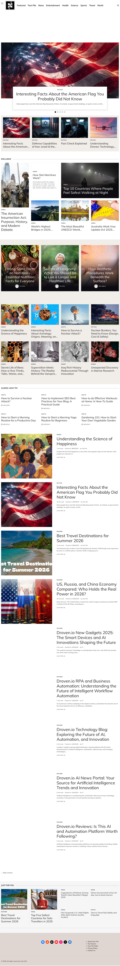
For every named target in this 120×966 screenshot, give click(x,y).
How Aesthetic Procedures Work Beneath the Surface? (100, 275)
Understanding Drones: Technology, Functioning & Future (102, 146)
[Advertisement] (60, 25)
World (100, 5)
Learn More (61, 457)
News (41, 5)
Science (74, 5)
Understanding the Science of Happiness (14, 332)
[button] (55, 112)
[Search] (118, 5)
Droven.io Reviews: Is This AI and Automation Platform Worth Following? (87, 831)
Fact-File (32, 5)
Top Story (60, 628)
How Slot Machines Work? (44, 176)
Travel (92, 5)
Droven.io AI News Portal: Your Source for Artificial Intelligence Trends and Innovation (86, 782)
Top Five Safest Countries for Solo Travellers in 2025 (42, 918)
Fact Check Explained (74, 143)
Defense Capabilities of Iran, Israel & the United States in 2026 (45, 146)
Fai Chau (22, 286)
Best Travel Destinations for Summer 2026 (83, 538)
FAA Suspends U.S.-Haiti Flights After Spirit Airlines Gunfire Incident (75, 915)
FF (82, 647)
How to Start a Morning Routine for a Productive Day (18, 419)
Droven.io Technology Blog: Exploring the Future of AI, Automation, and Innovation (83, 734)
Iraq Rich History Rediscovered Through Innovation (74, 370)
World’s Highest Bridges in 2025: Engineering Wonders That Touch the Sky (44, 231)
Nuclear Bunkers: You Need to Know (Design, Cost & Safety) (105, 333)
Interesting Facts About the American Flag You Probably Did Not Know (60, 96)
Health (65, 5)
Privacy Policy (92, 948)
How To (63, 327)
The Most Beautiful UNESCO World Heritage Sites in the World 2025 (73, 231)
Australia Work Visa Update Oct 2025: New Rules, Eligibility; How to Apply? (104, 231)
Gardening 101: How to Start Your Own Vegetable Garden (98, 419)
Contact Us (91, 950)
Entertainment (53, 5)
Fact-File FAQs (93, 946)
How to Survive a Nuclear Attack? (71, 332)
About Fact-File (93, 941)
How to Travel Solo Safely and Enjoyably (104, 914)
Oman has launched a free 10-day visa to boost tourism (104, 894)
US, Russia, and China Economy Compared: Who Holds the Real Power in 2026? (87, 589)
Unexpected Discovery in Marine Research (104, 369)
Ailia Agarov (102, 286)
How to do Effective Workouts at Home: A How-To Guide (99, 400)
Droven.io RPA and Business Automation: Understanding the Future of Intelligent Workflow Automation (86, 688)
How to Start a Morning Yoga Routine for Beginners (58, 419)
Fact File (84, 448)
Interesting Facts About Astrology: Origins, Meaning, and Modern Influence (44, 335)
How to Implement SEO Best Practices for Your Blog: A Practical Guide (58, 401)
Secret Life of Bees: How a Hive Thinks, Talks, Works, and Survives (12, 372)
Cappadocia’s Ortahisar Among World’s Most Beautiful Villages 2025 (74, 895)
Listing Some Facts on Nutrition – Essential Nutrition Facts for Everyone (20, 275)
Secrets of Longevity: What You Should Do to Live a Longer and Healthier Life (60, 275)
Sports (84, 5)
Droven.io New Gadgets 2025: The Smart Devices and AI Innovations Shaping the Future (86, 637)
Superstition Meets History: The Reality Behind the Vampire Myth (43, 372)
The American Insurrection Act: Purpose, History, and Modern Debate (14, 221)
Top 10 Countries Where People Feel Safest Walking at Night (88, 190)
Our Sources (92, 944)
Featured (21, 5)
